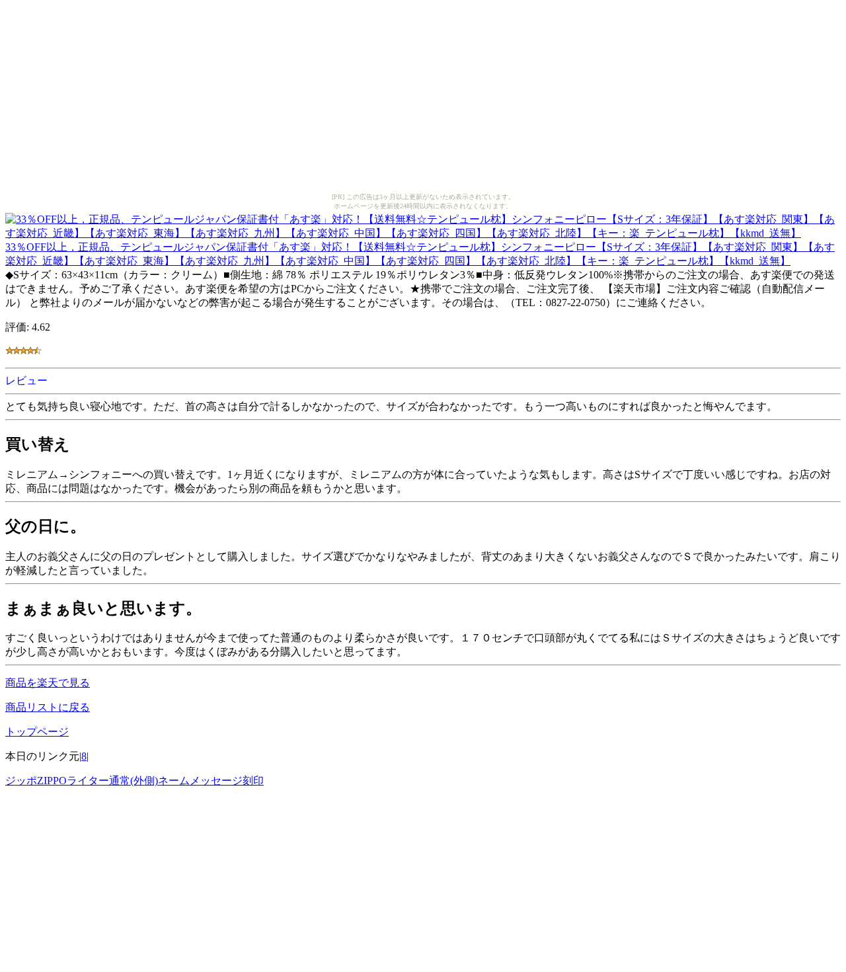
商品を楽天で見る (47, 682)
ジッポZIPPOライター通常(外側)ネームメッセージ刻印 (134, 780)
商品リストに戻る (47, 707)
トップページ (37, 731)
